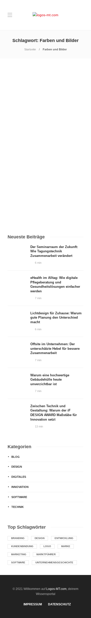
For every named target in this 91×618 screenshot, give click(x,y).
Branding (18, 538)
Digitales (18, 476)
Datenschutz (59, 604)
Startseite (30, 49)
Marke (65, 546)
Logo (47, 546)
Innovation (20, 486)
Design (14, 126)
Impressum (33, 604)
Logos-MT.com (56, 589)
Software (19, 497)
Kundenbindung (22, 546)
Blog (15, 456)
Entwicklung (64, 538)
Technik (17, 506)
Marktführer (46, 554)
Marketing (18, 554)
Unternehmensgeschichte (54, 562)
